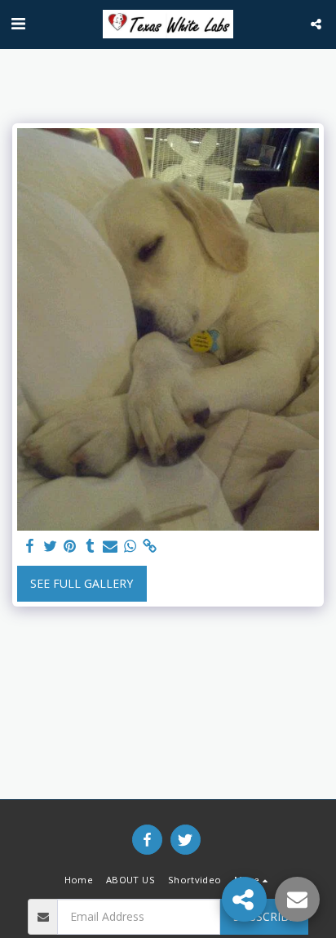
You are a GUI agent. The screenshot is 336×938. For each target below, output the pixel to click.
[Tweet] (50, 546)
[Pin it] (70, 546)
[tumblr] (90, 546)
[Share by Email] (110, 546)
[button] (18, 23)
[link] (150, 546)
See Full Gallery (81, 583)
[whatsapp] (130, 546)
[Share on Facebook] (30, 546)
